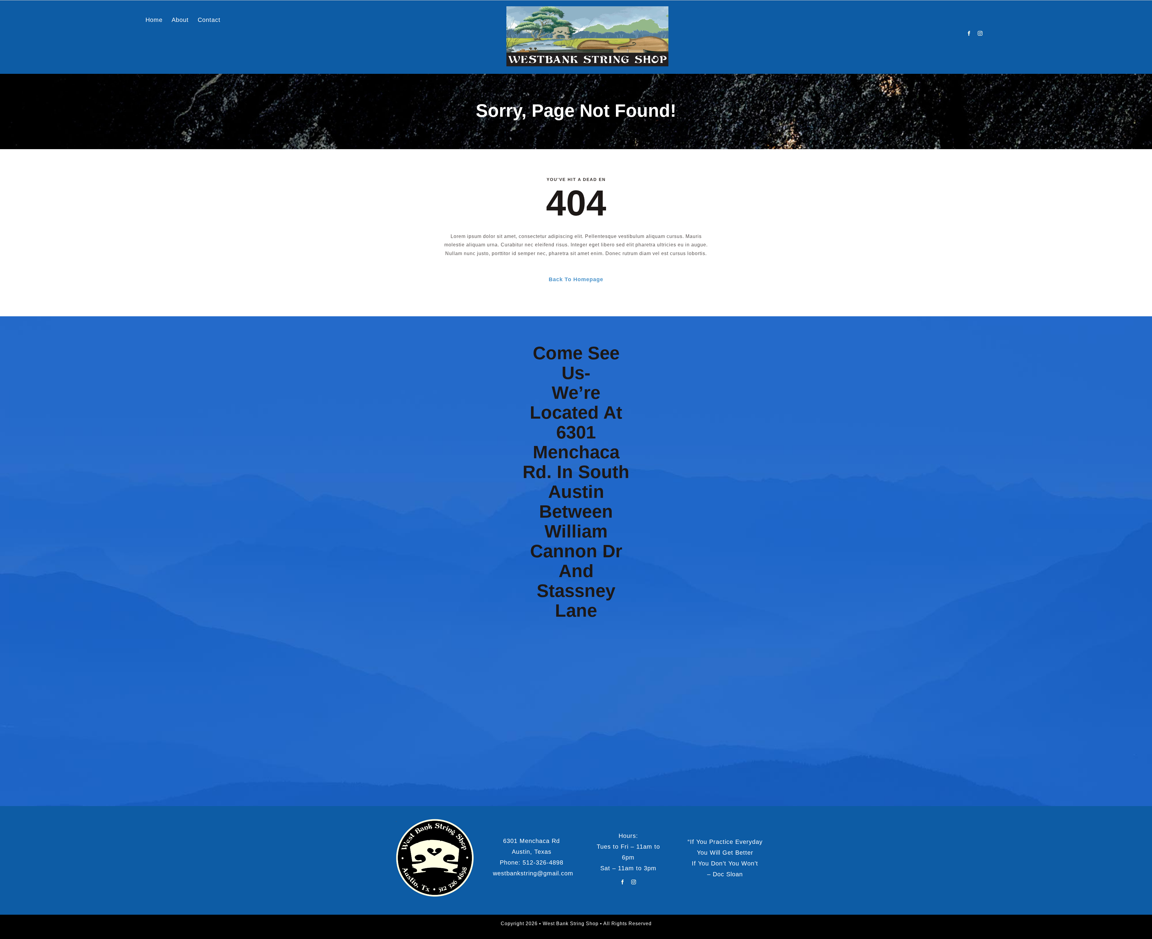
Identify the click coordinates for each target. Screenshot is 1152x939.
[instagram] (980, 33)
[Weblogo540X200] (587, 8)
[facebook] (969, 33)
